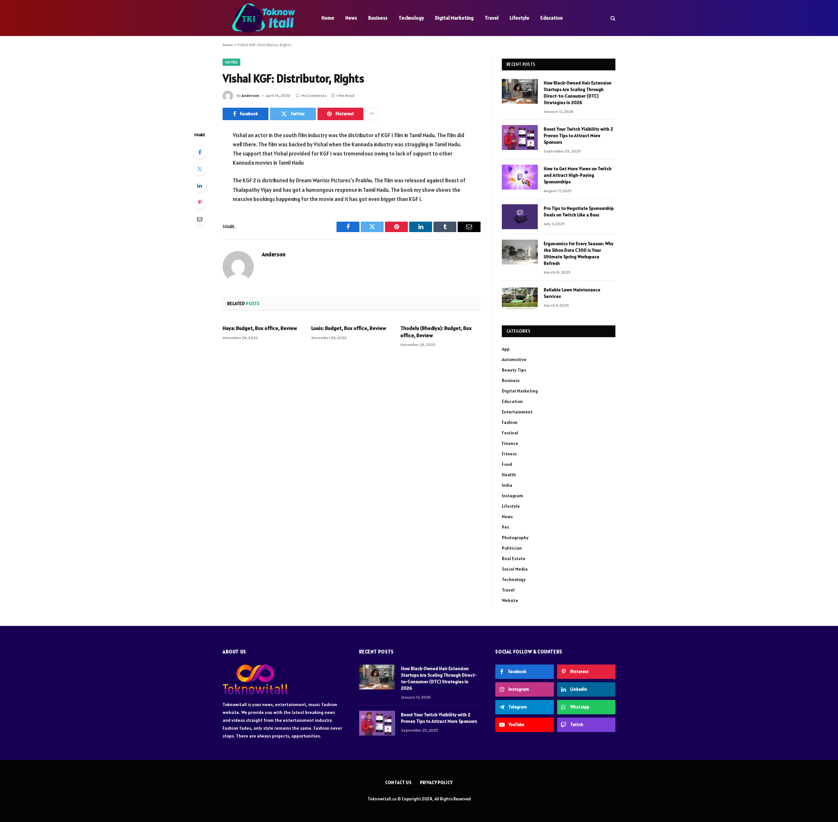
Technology (411, 18)
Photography (515, 537)
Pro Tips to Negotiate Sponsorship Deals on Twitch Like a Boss (579, 211)
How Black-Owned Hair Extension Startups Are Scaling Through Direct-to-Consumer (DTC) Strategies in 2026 (577, 92)
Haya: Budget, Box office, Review (260, 328)
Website (510, 600)
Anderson (250, 95)
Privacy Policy (436, 782)
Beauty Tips (514, 370)
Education (551, 18)
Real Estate (513, 558)
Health (509, 475)
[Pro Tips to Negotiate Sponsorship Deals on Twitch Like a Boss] (520, 216)
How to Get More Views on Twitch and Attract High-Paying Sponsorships (577, 175)
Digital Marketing (454, 18)
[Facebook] (199, 152)
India (507, 485)
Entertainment (517, 412)
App (506, 349)
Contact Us (398, 782)
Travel (492, 18)
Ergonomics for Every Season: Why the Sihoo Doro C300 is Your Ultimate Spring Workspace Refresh (578, 253)
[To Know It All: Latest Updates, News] (263, 18)
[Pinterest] (199, 202)
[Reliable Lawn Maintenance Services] (520, 298)
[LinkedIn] (199, 185)
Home (327, 18)
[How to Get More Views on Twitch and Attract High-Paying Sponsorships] (520, 177)
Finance (510, 443)
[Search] (612, 18)
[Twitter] (199, 168)
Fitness (509, 454)
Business (378, 18)
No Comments (314, 95)
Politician (512, 548)
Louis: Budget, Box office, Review (348, 328)
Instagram (512, 496)
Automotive (514, 359)
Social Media (515, 569)
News (351, 18)
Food (507, 464)
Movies (231, 62)
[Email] (199, 219)
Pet (505, 527)
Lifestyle (519, 18)
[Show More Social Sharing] (371, 114)
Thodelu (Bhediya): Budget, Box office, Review (436, 331)
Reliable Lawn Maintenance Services (572, 293)
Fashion (510, 422)
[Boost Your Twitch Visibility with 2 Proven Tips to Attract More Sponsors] (520, 137)
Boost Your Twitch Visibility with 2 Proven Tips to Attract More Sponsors (578, 135)
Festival (510, 433)
